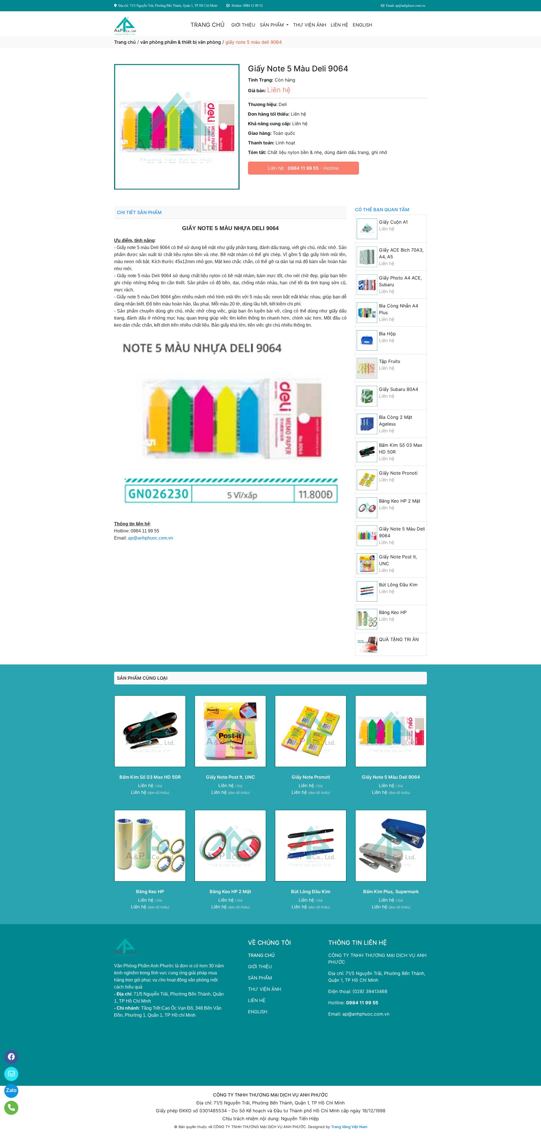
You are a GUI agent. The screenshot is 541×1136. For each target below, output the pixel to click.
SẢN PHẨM (272, 25)
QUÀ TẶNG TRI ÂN (399, 639)
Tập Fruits (389, 361)
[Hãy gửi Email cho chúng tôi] (7, 1074)
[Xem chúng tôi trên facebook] (7, 1057)
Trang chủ (125, 42)
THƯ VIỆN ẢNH (309, 25)
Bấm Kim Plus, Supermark (391, 891)
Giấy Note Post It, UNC (230, 777)
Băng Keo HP (393, 612)
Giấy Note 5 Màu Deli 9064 (391, 777)
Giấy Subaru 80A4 (398, 389)
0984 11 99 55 (303, 168)
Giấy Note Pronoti (398, 473)
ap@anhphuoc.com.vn (150, 538)
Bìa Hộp (387, 333)
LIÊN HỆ (339, 25)
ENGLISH (362, 25)
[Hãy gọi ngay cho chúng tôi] (7, 1108)
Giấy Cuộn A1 (393, 222)
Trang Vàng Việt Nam (349, 1126)
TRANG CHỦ (207, 24)
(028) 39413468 (369, 991)
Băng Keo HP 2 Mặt (399, 501)
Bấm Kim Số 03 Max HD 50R (150, 777)
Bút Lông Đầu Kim (398, 584)
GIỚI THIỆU (243, 25)
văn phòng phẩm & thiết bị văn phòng (180, 42)
